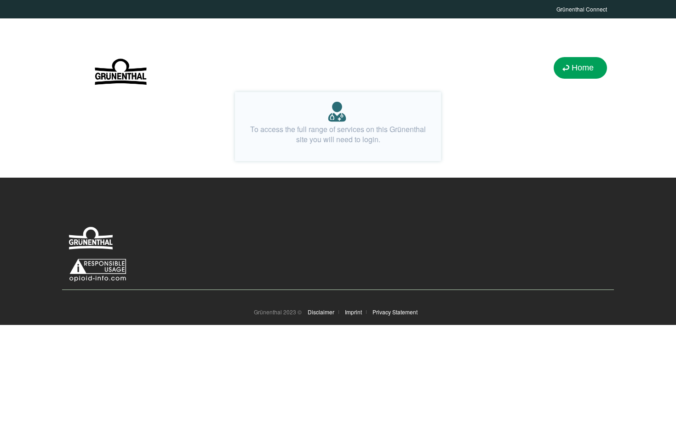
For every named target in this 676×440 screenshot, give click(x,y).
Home (583, 67)
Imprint (353, 312)
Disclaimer (321, 312)
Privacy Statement (395, 312)
